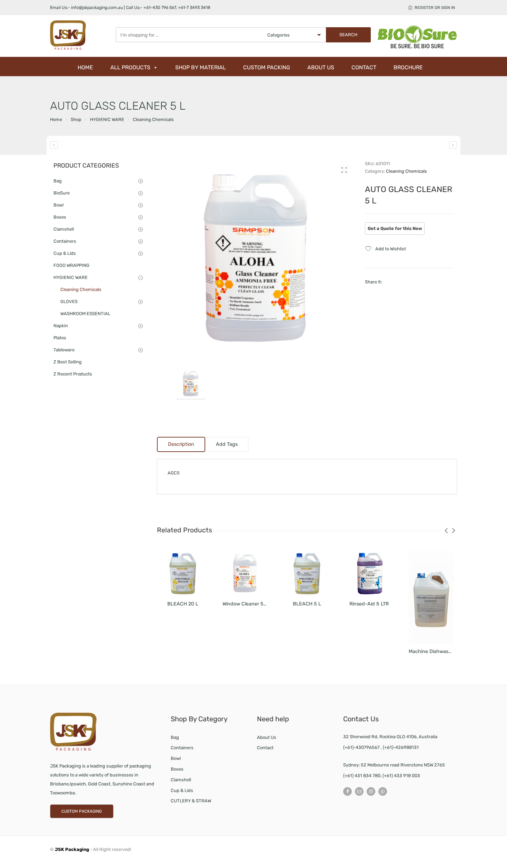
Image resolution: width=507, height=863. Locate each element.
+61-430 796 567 (159, 7)
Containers (64, 241)
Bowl (58, 205)
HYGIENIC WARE (107, 119)
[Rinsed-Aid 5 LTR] (369, 573)
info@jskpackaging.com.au (97, 7)
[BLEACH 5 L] (307, 573)
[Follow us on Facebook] (347, 791)
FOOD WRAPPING (71, 265)
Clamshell (63, 229)
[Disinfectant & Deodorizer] (54, 145)
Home (56, 119)
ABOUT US (320, 67)
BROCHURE (408, 67)
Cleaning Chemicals (153, 119)
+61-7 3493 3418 (194, 7)
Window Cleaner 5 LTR (247, 604)
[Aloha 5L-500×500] (256, 259)
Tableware (63, 349)
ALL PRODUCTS (130, 67)
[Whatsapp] (382, 791)
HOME (85, 67)
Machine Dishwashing (434, 651)
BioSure (61, 192)
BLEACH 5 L (307, 604)
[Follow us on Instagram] (371, 791)
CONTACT (363, 67)
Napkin (60, 325)
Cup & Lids (64, 253)
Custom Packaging (81, 811)
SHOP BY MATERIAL (200, 67)
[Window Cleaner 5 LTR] (244, 573)
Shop (76, 119)
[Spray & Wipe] (453, 145)
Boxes (59, 217)
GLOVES (69, 301)
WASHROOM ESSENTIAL (85, 313)
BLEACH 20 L (182, 604)
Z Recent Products (72, 374)
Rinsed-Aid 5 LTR (369, 604)
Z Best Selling (67, 361)
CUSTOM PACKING (266, 67)
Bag (57, 180)
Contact (265, 747)
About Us (266, 737)
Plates (59, 337)
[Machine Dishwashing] (431, 597)
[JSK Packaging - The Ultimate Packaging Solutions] (81, 35)
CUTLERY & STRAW (191, 800)
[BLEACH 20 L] (182, 573)
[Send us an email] (359, 791)
